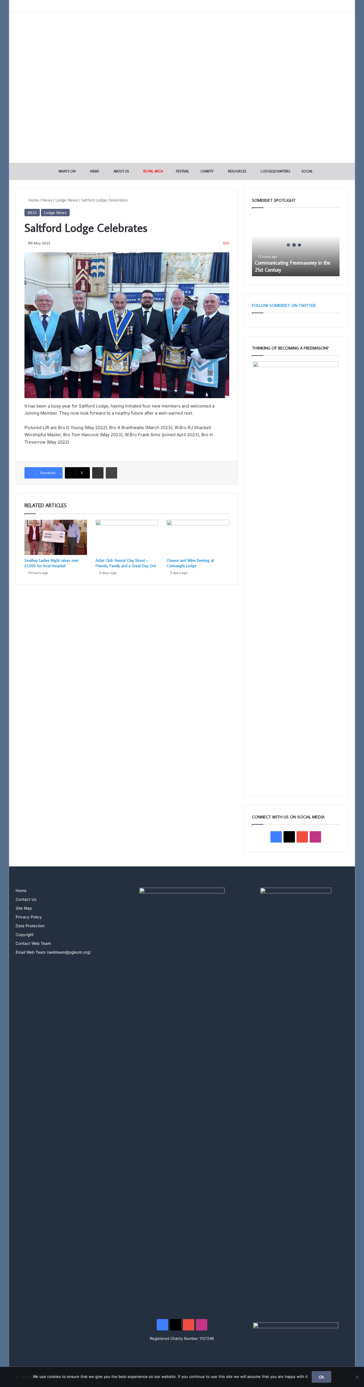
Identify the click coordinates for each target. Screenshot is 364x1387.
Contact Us (26, 899)
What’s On (67, 171)
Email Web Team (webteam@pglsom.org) (53, 952)
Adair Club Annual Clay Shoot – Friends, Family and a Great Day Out (126, 563)
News (94, 171)
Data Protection (30, 926)
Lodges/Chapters (275, 171)
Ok (321, 1376)
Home (33, 200)
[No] (357, 1377)
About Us (121, 171)
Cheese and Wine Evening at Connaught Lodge (190, 563)
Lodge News (66, 200)
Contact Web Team (33, 943)
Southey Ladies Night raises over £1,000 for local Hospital (51, 563)
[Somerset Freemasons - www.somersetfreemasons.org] (182, 32)
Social (307, 171)
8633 (32, 212)
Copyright (25, 934)
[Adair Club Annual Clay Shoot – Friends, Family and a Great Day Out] (127, 537)
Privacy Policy (29, 917)
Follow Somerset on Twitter (284, 305)
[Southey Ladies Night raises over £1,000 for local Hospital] (55, 537)
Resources (236, 171)
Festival (182, 171)
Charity (207, 171)
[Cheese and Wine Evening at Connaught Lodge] (198, 537)
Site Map (24, 908)
